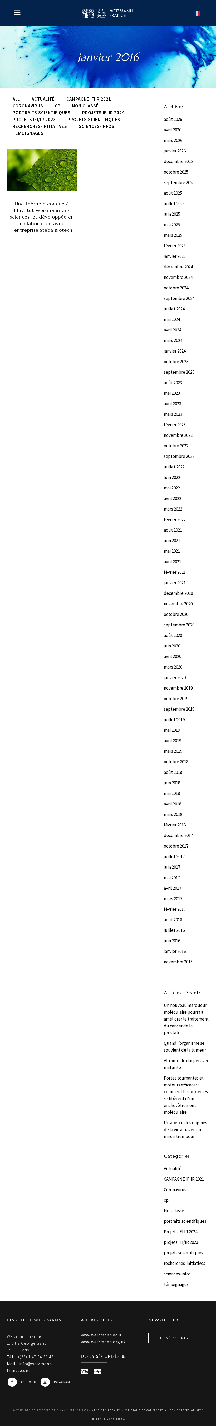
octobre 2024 (176, 288)
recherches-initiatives (184, 1263)
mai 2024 (172, 319)
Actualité (172, 1168)
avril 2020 (172, 656)
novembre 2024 (178, 277)
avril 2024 (172, 330)
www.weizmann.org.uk (103, 1341)
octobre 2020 (176, 614)
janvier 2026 (175, 151)
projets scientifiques (183, 1253)
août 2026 (173, 119)
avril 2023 (172, 404)
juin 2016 (172, 941)
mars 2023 (173, 414)
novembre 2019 (178, 688)
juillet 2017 (174, 856)
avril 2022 (172, 498)
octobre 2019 (176, 698)
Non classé (174, 1211)
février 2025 (175, 246)
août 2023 (173, 382)
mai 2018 (172, 793)
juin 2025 (172, 214)
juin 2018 (172, 783)
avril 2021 (172, 562)
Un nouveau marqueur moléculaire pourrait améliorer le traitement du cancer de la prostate (186, 1019)
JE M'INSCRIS (174, 1337)
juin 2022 (172, 477)
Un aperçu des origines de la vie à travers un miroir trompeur (185, 1129)
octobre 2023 (176, 361)
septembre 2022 (179, 456)
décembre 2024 (178, 267)
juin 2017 (172, 867)
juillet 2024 (174, 309)
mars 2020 (173, 667)
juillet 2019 (174, 719)
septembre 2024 (179, 298)
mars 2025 (173, 235)
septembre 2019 (179, 709)
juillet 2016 (174, 930)
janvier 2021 (175, 583)
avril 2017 (172, 888)
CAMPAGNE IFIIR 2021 (184, 1179)
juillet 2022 (174, 467)
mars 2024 (173, 340)
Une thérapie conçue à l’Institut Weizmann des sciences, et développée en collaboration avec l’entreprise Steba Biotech (42, 217)
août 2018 (173, 772)
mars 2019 (173, 751)
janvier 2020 (175, 677)
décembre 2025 (178, 161)
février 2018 (175, 825)
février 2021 (175, 572)
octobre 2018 (176, 762)
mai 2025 (172, 224)
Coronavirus (175, 1189)
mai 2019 (172, 730)
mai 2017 (172, 877)
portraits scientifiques (185, 1221)
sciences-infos (177, 1274)
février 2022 (175, 519)
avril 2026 (172, 130)
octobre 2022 (176, 446)
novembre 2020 (178, 604)
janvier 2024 (175, 351)
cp (166, 1200)
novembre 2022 (178, 435)
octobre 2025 (176, 172)
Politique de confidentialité (148, 1410)
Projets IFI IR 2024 (180, 1232)
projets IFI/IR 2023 (181, 1242)
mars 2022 (173, 509)
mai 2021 (172, 551)
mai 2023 (172, 393)
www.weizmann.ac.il (101, 1335)
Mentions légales (106, 1410)
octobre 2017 (176, 846)
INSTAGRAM (61, 1382)
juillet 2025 (174, 203)
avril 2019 (172, 741)
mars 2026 (173, 140)
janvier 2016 (175, 951)
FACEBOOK (28, 1382)
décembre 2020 (178, 593)
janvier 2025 (175, 256)
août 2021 (173, 530)
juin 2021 (172, 540)
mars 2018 (173, 814)
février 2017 (175, 909)
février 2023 (175, 425)
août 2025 (173, 193)
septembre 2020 (179, 625)
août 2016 (173, 920)
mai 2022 (172, 488)
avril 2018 (172, 804)
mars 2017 (173, 899)
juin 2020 (172, 646)
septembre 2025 (179, 182)
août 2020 (173, 635)
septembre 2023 (179, 372)
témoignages (176, 1284)
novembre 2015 (178, 962)
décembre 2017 (178, 835)
